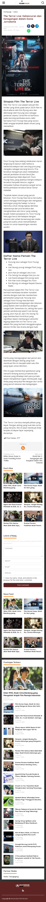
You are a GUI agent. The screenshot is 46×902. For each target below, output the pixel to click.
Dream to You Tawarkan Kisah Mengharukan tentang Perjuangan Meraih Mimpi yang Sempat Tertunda (28, 787)
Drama (10, 30)
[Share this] (28, 26)
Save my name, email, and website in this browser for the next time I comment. (20, 579)
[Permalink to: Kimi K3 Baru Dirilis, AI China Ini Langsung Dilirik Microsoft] (8, 836)
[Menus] (4, 2)
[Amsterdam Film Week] (23, 2)
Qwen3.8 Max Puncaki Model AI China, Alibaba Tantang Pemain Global (27, 775)
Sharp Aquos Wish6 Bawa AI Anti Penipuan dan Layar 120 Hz (27, 728)
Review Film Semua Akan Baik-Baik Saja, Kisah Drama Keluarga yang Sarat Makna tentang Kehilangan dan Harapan (12, 524)
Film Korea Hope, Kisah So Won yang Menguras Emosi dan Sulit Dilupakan (33, 487)
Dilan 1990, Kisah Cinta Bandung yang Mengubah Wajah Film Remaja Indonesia (12, 487)
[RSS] (23, 448)
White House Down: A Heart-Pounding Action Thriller (12, 457)
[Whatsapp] (28, 31)
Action (5, 30)
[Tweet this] (33, 26)
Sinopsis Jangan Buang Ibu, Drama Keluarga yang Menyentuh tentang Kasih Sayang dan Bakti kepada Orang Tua (33, 505)
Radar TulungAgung (11, 876)
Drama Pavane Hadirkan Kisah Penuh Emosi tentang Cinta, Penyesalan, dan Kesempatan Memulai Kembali (32, 524)
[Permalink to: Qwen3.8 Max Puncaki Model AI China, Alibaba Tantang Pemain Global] (8, 778)
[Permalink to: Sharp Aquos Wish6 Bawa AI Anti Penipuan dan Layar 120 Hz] (8, 731)
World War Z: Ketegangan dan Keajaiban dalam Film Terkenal (34, 458)
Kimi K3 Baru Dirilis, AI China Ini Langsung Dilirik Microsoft (27, 834)
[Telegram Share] (37, 26)
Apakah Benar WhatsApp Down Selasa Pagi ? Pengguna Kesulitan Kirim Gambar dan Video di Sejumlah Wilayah (28, 799)
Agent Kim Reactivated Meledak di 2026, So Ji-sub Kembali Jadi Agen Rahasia (13, 505)
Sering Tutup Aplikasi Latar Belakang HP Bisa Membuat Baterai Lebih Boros (26, 822)
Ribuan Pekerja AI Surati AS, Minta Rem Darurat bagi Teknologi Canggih (28, 810)
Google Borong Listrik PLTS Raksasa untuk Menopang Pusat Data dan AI (28, 845)
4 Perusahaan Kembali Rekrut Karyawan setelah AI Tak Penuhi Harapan (27, 857)
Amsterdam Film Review (19, 899)
